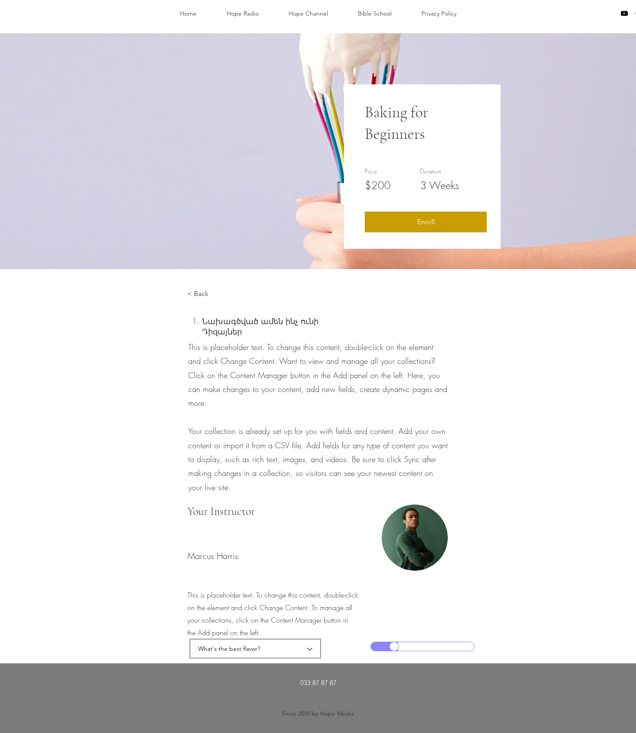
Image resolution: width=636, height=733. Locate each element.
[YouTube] (624, 13)
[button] (426, 222)
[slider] (394, 646)
